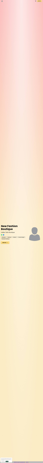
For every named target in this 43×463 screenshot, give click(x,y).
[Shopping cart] (35, 1)
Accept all (7, 461)
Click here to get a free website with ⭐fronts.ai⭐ (21, 462)
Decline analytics (3, 461)
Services (4, 242)
